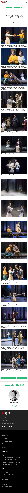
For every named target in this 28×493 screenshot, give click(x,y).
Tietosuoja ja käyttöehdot (7, 482)
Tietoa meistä (4, 481)
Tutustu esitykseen (21, 377)
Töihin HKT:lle (4, 484)
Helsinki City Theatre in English (8, 474)
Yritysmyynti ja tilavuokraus (7, 489)
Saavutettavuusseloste (6, 477)
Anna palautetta (5, 470)
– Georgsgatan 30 (9, 455)
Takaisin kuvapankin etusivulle (9, 377)
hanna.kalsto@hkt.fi (14, 19)
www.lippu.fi (4, 447)
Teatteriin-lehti (5, 479)
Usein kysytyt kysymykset (7, 486)
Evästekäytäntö (5, 472)
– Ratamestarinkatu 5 (10, 460)
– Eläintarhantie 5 (12, 457)
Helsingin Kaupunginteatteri (4, 2)
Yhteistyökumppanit (6, 488)
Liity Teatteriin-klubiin (6, 476)
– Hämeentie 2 (9, 454)
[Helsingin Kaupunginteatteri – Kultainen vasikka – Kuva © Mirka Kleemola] (14, 187)
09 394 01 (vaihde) (6, 420)
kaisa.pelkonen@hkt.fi (14, 406)
